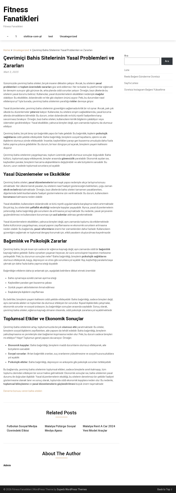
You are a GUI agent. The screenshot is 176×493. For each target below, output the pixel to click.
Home (6, 50)
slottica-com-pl (33, 36)
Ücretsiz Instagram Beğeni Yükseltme (144, 89)
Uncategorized (68, 36)
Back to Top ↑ (165, 489)
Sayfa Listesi (131, 83)
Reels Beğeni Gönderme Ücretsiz (142, 76)
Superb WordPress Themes (72, 489)
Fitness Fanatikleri (21, 14)
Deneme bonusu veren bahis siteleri (22, 391)
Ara (126, 55)
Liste (126, 70)
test (50, 36)
